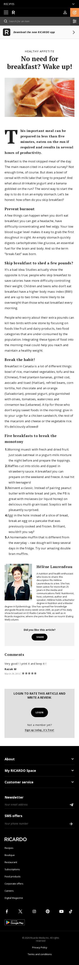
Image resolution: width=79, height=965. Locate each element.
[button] (74, 12)
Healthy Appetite (39, 51)
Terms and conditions (40, 954)
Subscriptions (12, 869)
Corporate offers (14, 883)
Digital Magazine (14, 898)
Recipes (9, 848)
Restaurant (11, 862)
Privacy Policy (39, 947)
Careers (9, 890)
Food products (13, 876)
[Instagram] (35, 911)
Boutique (10, 855)
